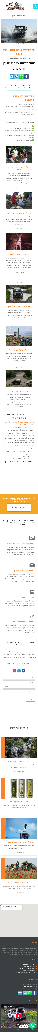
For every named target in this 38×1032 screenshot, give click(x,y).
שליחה (30, 699)
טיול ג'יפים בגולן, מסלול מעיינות (19, 213)
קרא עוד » (19, 188)
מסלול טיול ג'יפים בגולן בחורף (19, 306)
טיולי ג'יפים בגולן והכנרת (19, 801)
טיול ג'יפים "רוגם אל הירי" (19, 350)
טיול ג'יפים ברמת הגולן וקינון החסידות (19, 842)
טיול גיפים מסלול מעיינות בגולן (27, 968)
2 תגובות (21, 771)
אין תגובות (21, 812)
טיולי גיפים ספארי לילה (29, 966)
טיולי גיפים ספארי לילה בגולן (19, 254)
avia (15, 771)
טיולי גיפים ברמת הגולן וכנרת (19, 761)
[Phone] (32, 1027)
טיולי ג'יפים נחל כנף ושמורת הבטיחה (19, 168)
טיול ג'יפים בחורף (30, 974)
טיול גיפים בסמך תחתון (29, 970)
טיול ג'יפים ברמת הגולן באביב (19, 882)
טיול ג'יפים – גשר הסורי (19, 391)
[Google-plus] (14, 670)
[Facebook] (23, 670)
